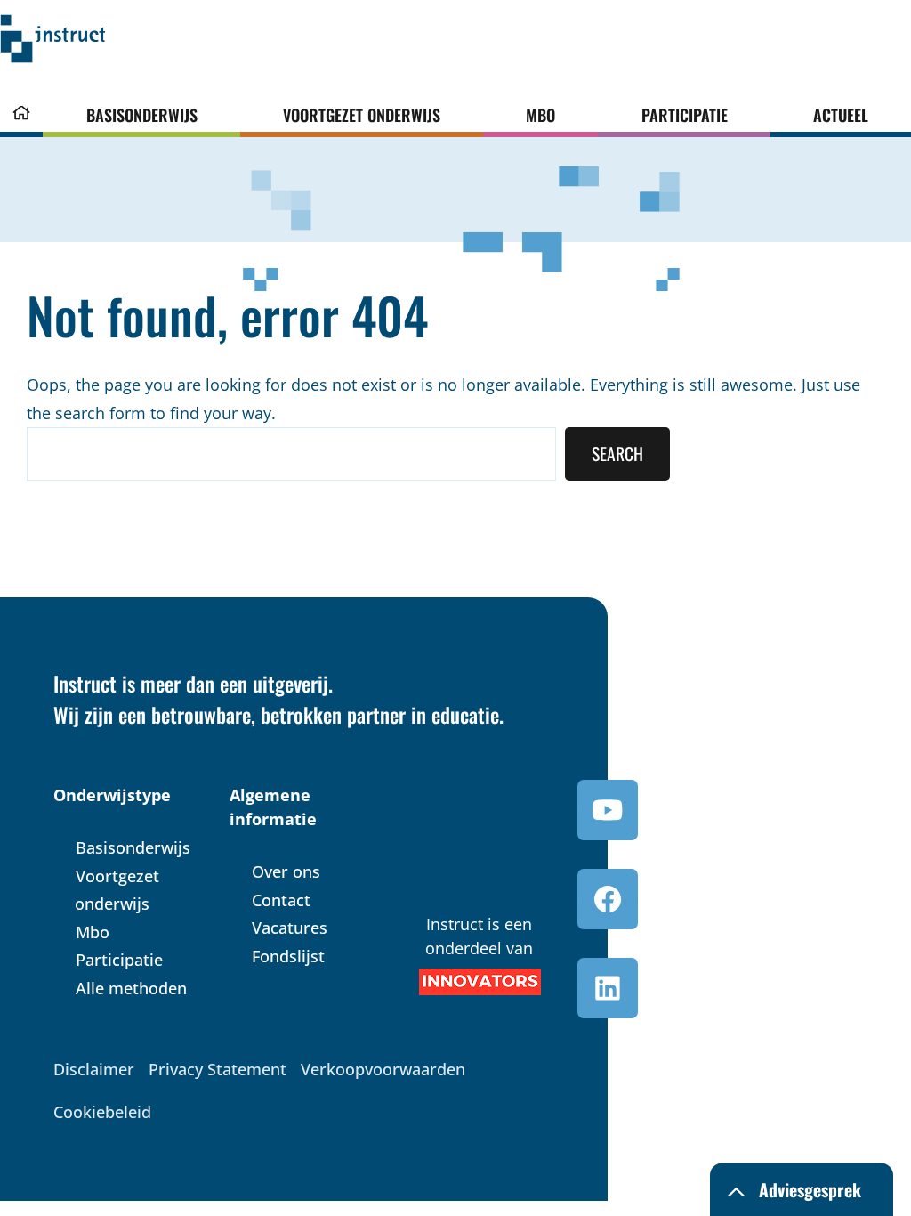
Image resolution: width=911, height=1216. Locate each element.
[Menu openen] (122, 43)
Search (617, 453)
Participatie (684, 114)
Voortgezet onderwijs (361, 114)
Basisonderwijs (142, 114)
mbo (540, 114)
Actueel (840, 114)
